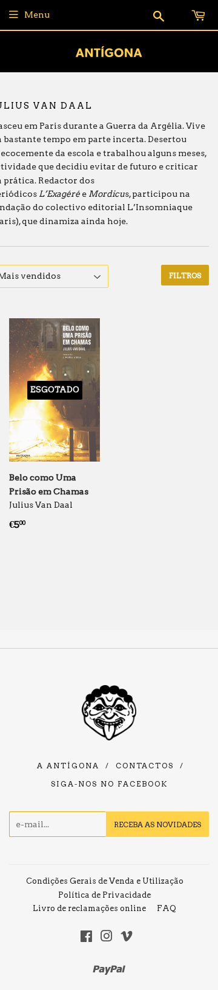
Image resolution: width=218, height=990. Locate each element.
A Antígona (68, 766)
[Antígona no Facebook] (86, 938)
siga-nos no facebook (109, 784)
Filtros (185, 275)
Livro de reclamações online (89, 908)
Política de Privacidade (104, 895)
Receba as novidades (157, 824)
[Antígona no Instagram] (107, 938)
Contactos (145, 766)
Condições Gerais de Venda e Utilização (104, 881)
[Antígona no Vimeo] (127, 938)
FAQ (166, 908)
